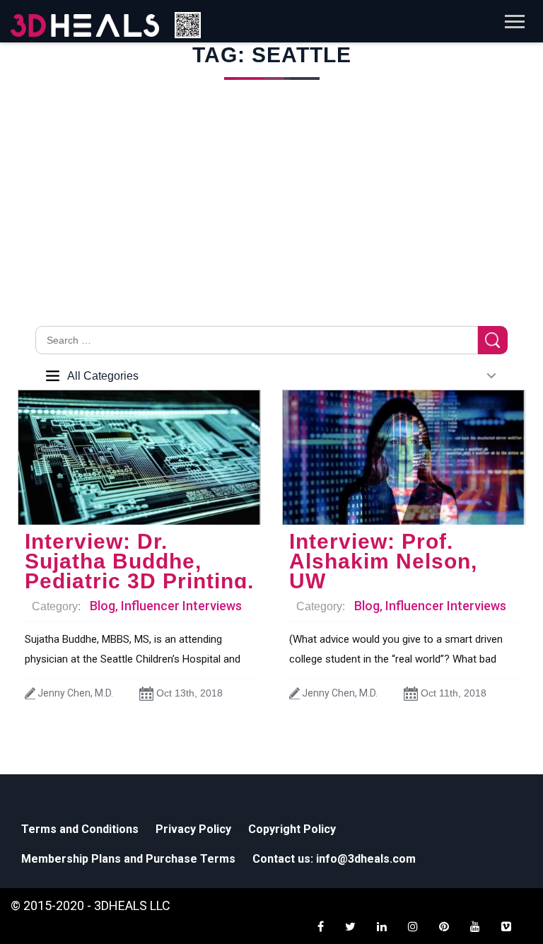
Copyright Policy (292, 829)
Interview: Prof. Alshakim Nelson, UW (383, 561)
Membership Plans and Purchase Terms (128, 859)
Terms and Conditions (80, 829)
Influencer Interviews (181, 605)
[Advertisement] (271, 220)
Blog (102, 605)
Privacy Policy (193, 829)
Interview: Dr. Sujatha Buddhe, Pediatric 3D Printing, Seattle (139, 571)
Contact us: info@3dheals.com (334, 859)
